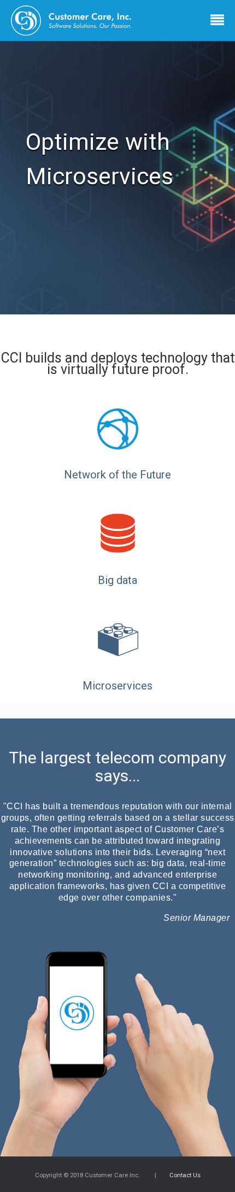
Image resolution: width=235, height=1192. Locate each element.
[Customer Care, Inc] (78, 20)
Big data (117, 580)
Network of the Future (117, 474)
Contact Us (185, 1175)
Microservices (117, 685)
